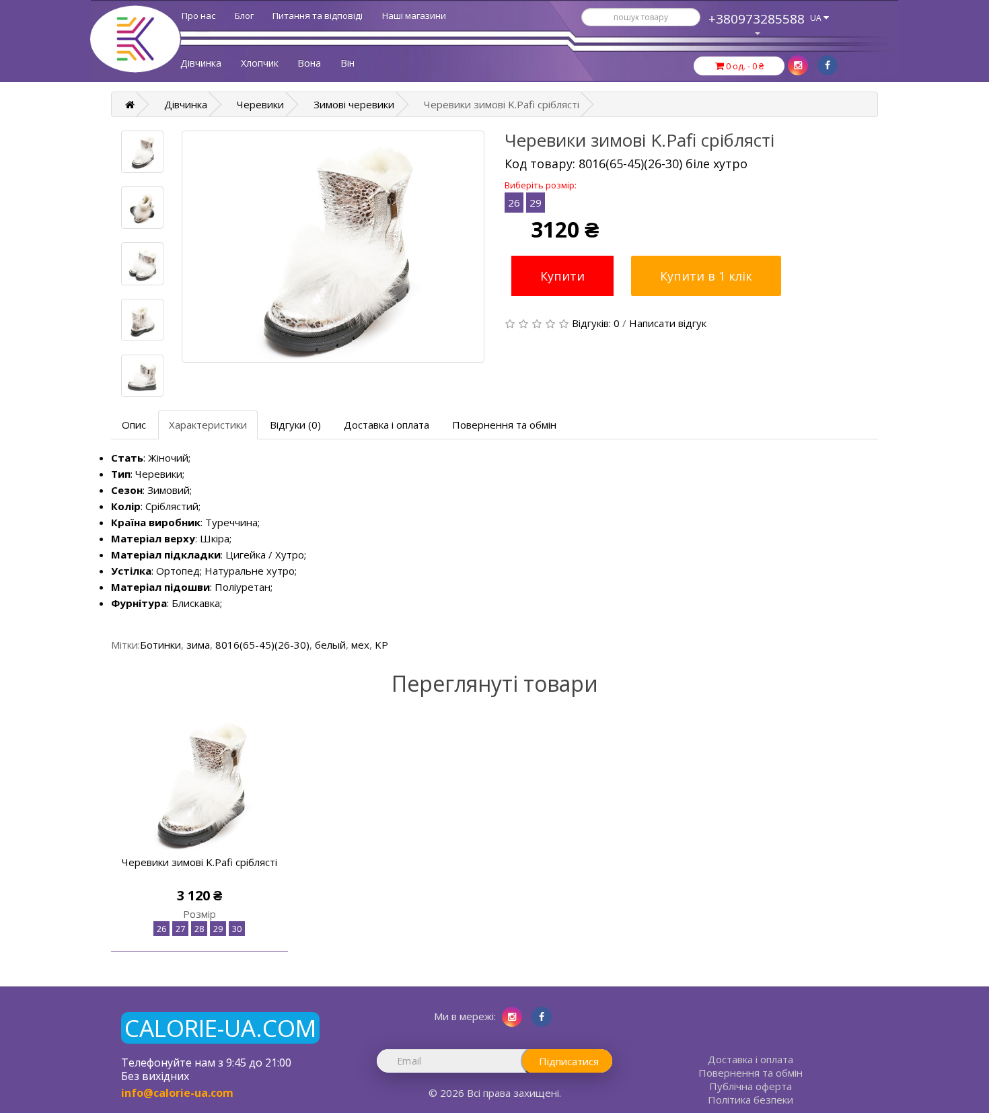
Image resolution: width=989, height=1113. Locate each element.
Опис (134, 424)
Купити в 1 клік (706, 276)
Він (347, 63)
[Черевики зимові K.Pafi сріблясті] (333, 247)
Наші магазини (414, 15)
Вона (309, 63)
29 (535, 202)
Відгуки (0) (295, 424)
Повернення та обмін (504, 424)
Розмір (199, 914)
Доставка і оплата (386, 424)
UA (816, 18)
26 (514, 202)
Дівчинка (200, 63)
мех (360, 644)
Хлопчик (260, 63)
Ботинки (160, 644)
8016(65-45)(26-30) (262, 644)
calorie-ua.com (220, 1028)
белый (330, 644)
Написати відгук (667, 323)
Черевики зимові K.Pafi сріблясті (199, 862)
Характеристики (208, 424)
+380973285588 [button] (756, 19)
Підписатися (569, 1061)
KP (381, 644)
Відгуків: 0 (596, 323)
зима (198, 644)
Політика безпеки (750, 1099)
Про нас (198, 15)
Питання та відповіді (317, 15)
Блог (244, 15)
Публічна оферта (750, 1086)
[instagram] (798, 65)
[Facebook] (827, 65)
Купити (562, 276)
